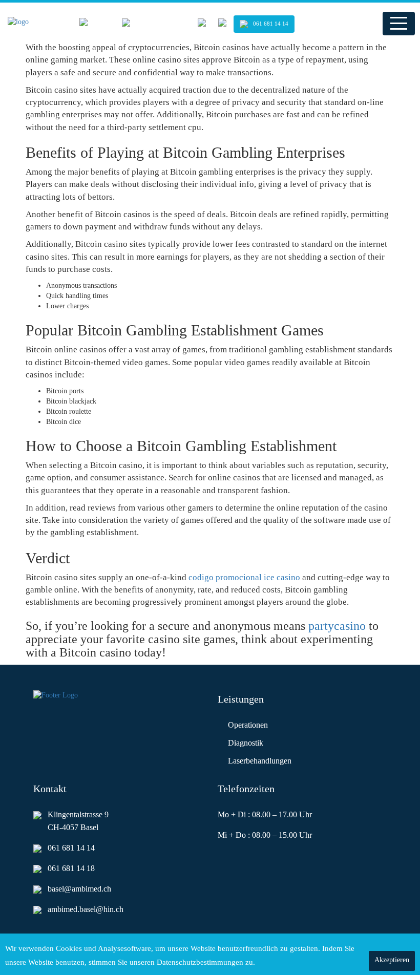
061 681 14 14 (270, 23)
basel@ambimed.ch (79, 888)
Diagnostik (245, 742)
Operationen (248, 724)
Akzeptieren (391, 960)
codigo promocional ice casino (244, 577)
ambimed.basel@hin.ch (85, 909)
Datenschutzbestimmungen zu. (270, 962)
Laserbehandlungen (259, 760)
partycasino (337, 625)
